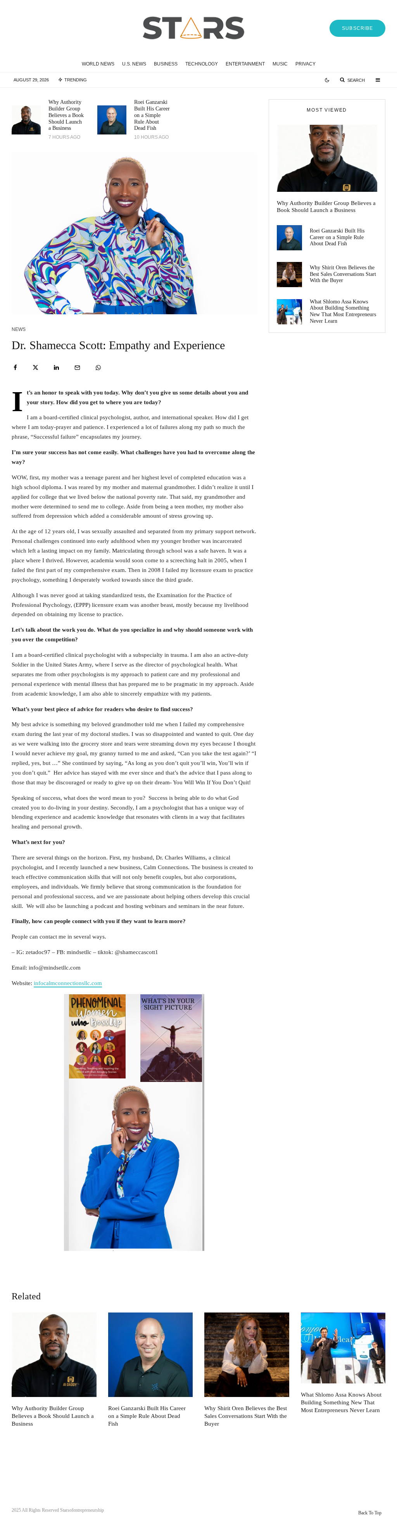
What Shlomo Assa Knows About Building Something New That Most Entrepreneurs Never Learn (343, 311)
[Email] (77, 367)
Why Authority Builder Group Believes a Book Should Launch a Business (66, 115)
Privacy (305, 64)
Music (280, 64)
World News (98, 64)
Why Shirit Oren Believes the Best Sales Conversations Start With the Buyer (343, 274)
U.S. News (134, 64)
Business (166, 64)
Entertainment (245, 64)
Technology (201, 64)
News (19, 329)
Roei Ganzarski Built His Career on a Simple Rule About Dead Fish (152, 115)
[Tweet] (35, 367)
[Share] (15, 367)
